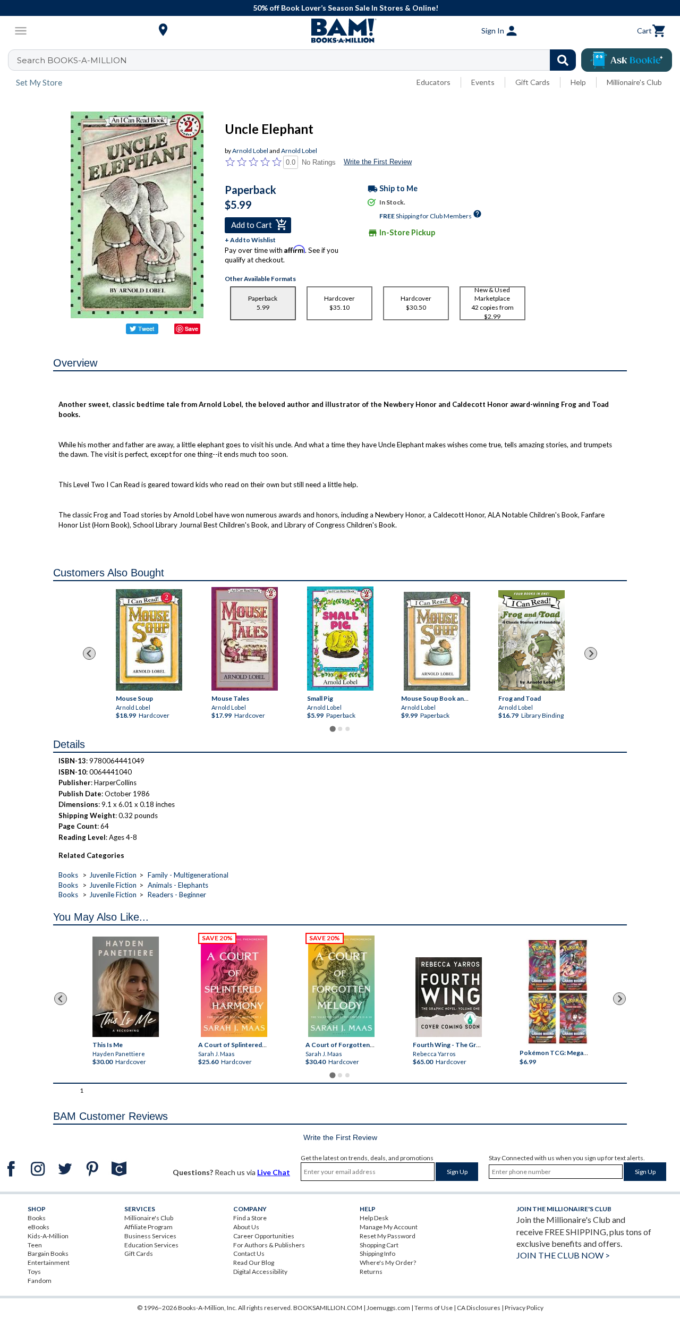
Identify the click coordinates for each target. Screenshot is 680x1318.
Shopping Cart (379, 1245)
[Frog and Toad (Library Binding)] (531, 640)
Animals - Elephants (178, 885)
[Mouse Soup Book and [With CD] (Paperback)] (437, 641)
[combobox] (298, 60)
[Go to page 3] (347, 729)
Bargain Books (48, 1253)
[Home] (340, 31)
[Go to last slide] (89, 653)
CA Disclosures (478, 1308)
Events (483, 82)
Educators (433, 82)
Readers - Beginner (177, 894)
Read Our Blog (253, 1262)
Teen (35, 1245)
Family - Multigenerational (188, 875)
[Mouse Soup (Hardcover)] (148, 640)
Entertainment (49, 1262)
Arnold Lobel (250, 151)
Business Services (150, 1236)
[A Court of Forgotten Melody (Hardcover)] (341, 986)
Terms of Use (433, 1308)
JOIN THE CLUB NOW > (563, 1255)
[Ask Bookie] (626, 60)
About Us (246, 1227)
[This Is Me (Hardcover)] (125, 987)
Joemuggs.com (388, 1308)
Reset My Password (387, 1236)
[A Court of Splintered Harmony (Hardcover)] (234, 986)
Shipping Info (377, 1253)
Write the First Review (378, 162)
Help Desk (374, 1218)
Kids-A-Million (48, 1236)
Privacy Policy (524, 1308)
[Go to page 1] (332, 729)
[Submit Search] (563, 60)
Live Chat (273, 1172)
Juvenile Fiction (113, 875)
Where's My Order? (388, 1262)
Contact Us (249, 1253)
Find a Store (250, 1218)
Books (68, 875)
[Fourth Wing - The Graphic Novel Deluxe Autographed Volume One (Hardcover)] (448, 997)
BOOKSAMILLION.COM (327, 1308)
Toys (34, 1272)
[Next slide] (590, 653)
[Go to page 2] (340, 729)
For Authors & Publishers (269, 1245)
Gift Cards (532, 82)
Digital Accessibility (260, 1272)
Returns (371, 1272)
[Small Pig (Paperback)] (340, 638)
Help (578, 82)
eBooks (38, 1227)
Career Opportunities (263, 1236)
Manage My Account (389, 1227)
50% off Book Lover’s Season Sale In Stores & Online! (345, 7)
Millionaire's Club (634, 82)
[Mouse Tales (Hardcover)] (244, 639)
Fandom (40, 1281)
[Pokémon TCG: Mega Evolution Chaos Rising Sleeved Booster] (557, 992)
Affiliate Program (148, 1227)
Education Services (151, 1245)
